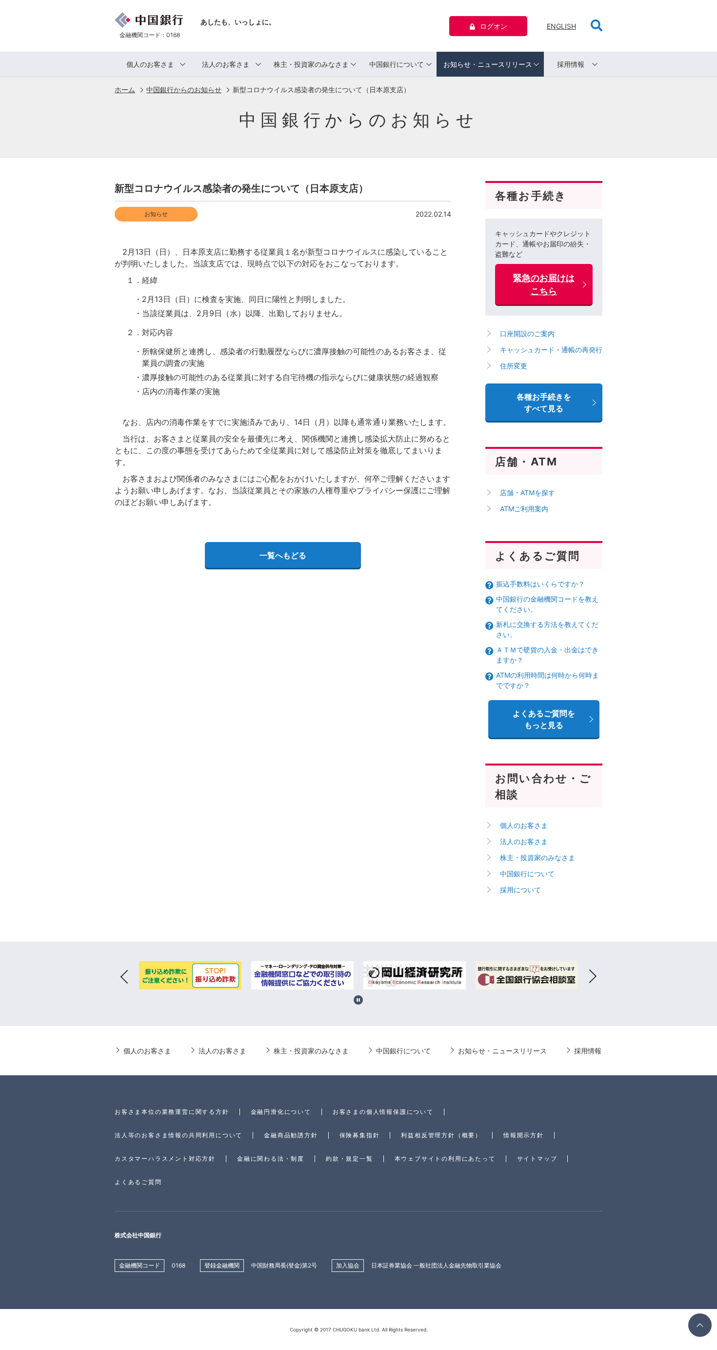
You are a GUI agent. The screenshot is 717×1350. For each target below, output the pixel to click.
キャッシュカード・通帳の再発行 (551, 349)
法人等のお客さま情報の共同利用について (178, 1135)
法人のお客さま (226, 64)
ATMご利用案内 (524, 508)
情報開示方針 (523, 1135)
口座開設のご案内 (527, 333)
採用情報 (570, 64)
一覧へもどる (282, 555)
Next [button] (592, 976)
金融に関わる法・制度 (270, 1158)
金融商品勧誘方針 (291, 1135)
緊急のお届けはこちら (544, 284)
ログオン (493, 26)
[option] (190, 976)
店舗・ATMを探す (527, 492)
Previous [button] (124, 976)
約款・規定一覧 (349, 1158)
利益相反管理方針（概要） (441, 1135)
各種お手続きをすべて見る (544, 402)
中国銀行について (396, 64)
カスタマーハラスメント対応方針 (165, 1158)
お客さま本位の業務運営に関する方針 (172, 1111)
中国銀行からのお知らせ (183, 89)
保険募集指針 (359, 1135)
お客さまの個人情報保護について (383, 1111)
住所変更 (513, 366)
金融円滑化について (281, 1111)
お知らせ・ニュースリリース (487, 64)
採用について (520, 890)
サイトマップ (537, 1158)
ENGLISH (561, 26)
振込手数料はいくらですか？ (540, 584)
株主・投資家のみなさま (311, 64)
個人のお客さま (150, 64)
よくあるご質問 (138, 1182)
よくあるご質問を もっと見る (544, 719)
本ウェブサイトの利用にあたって (445, 1158)
